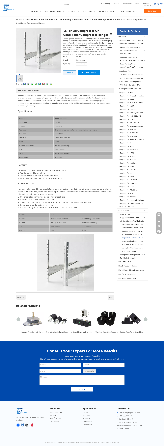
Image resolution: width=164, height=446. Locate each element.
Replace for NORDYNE (128, 160)
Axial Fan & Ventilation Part (132, 224)
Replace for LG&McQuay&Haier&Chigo (134, 96)
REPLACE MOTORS (127, 207)
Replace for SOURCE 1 (128, 180)
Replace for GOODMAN (129, 136)
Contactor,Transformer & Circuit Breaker (135, 231)
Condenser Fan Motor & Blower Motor (134, 40)
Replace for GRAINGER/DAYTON (132, 139)
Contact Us (147, 5)
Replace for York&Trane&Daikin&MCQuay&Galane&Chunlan (134, 203)
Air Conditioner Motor (128, 50)
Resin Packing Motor (128, 64)
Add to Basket (90, 72)
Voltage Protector (129, 251)
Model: (65, 57)
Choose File (89, 371)
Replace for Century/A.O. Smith (132, 113)
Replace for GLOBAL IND (129, 133)
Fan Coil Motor (125, 54)
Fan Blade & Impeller (128, 258)
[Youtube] (31, 425)
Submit (82, 389)
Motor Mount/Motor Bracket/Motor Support (133, 270)
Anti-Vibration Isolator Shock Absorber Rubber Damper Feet (57, 332)
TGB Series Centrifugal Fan (130, 85)
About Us (145, 3)
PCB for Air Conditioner (127, 274)
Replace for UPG (126, 193)
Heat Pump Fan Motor (128, 57)
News (137, 3)
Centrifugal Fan (124, 71)
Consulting (105, 3)
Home (85, 412)
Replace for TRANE (127, 186)
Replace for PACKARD (128, 163)
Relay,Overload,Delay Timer (132, 241)
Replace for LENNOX (127, 146)
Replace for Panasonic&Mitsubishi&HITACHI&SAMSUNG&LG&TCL (134, 200)
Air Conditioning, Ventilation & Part (133, 221)
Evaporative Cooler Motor (130, 47)
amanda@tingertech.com (130, 413)
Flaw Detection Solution (127, 266)
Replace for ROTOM (128, 170)
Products (86, 418)
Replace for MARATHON (129, 150)
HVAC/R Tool (125, 214)
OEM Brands (54, 421)
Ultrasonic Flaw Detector (127, 278)
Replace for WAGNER (128, 197)
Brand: (65, 60)
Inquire (70, 72)
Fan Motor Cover (124, 262)
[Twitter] (27, 425)
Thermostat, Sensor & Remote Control (135, 244)
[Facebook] (18, 425)
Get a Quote (153, 11)
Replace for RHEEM (127, 166)
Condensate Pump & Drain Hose (134, 228)
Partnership (128, 3)
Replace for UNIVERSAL (128, 190)
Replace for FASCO (127, 119)
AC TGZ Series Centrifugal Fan (132, 75)
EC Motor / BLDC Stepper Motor (132, 60)
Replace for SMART (127, 176)
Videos (116, 3)
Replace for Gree (126, 92)
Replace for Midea (127, 99)
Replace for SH (126, 173)
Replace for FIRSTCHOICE (129, 123)
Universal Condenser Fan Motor (132, 44)
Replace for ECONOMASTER (130, 116)
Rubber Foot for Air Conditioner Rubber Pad (131, 332)
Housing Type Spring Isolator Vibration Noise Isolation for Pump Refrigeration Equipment (32, 332)
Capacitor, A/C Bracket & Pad (133, 238)
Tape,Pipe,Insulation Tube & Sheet (135, 234)
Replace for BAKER (127, 106)
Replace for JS (125, 143)
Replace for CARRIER (128, 109)
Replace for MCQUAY (128, 156)
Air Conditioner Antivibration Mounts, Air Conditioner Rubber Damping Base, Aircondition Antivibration (82, 332)
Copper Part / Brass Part (129, 218)
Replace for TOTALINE (128, 183)
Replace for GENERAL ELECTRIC (131, 126)
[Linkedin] (22, 425)
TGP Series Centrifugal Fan (130, 81)
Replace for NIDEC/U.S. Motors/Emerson (134, 103)
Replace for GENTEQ (128, 129)
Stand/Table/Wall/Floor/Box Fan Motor (134, 67)
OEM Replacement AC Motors (129, 89)
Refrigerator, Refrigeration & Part (133, 254)
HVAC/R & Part (124, 210)
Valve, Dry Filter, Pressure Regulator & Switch (135, 248)
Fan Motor (122, 36)
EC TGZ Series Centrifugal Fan (131, 78)
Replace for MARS (127, 153)
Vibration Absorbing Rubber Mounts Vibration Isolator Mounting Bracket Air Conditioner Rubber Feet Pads (106, 332)
